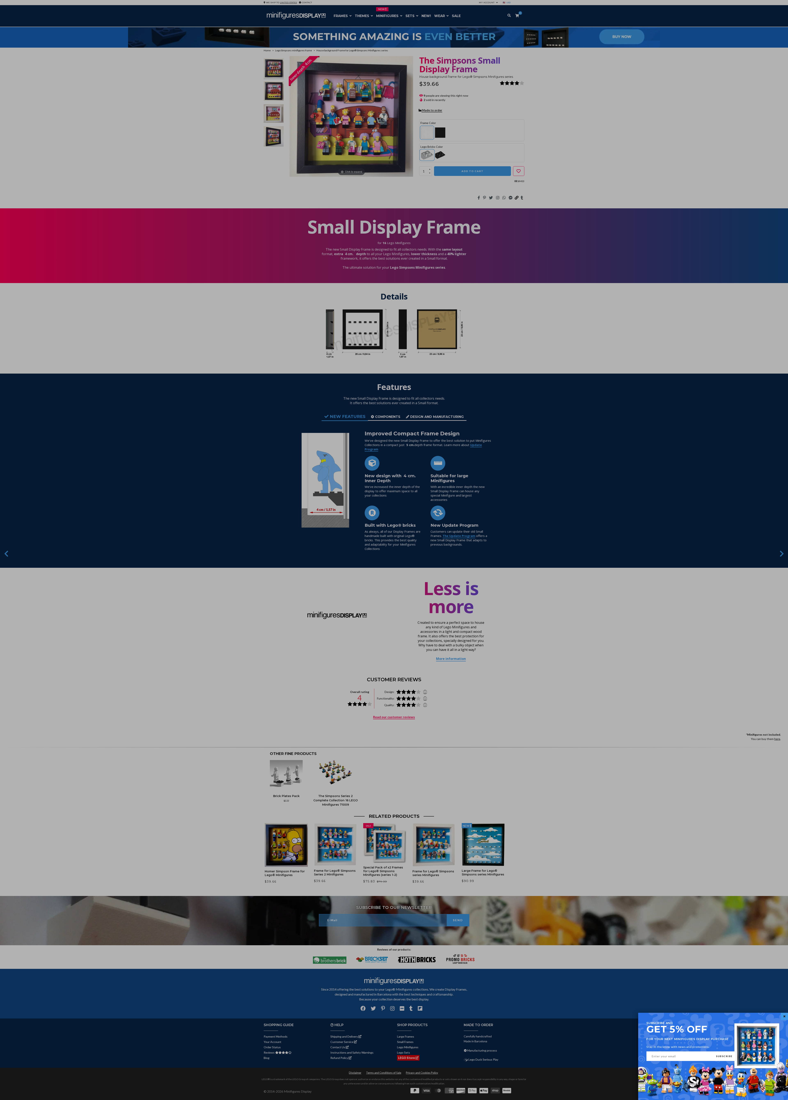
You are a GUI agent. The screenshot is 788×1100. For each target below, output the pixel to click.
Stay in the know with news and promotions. (678, 1046)
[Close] (784, 1016)
